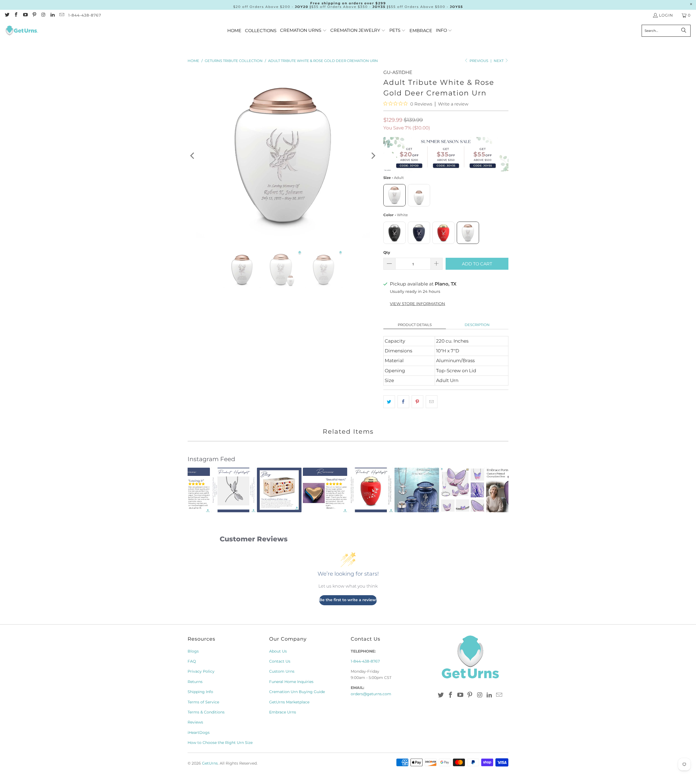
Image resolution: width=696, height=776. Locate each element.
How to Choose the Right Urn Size (220, 742)
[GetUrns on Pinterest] (34, 15)
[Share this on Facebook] (403, 401)
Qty (386, 252)
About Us (278, 651)
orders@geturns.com (371, 693)
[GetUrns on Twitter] (7, 15)
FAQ (192, 661)
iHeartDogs (199, 732)
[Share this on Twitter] (389, 401)
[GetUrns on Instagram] (43, 15)
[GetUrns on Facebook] (16, 15)
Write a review (453, 104)
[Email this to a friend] (431, 401)
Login (666, 15)
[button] (303, 30)
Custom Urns (281, 671)
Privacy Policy (201, 671)
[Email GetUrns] (61, 15)
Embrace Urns (282, 712)
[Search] (684, 31)
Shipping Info (200, 691)
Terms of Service (203, 702)
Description (477, 324)
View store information (417, 303)
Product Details (415, 324)
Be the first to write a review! (348, 599)
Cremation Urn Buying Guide (297, 691)
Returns (195, 681)
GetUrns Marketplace (289, 702)
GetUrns (210, 763)
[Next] (372, 156)
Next (499, 60)
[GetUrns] (21, 31)
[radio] (394, 195)
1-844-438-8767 (84, 15)
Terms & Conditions (206, 712)
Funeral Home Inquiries (291, 681)
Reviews (195, 722)
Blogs (193, 651)
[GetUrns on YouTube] (25, 15)
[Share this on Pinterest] (417, 401)
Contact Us (279, 661)
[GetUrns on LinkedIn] (52, 15)
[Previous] (192, 156)
